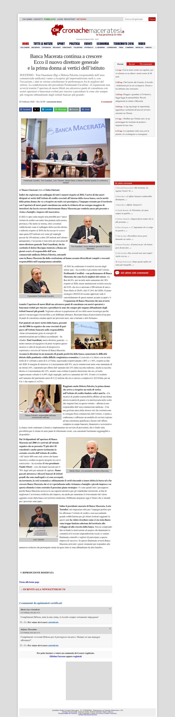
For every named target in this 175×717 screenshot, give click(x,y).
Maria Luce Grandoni (30, 609)
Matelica (139, 47)
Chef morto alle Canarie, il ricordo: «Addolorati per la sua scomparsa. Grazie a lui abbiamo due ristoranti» (134, 85)
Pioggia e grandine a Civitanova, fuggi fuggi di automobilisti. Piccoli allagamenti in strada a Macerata (133, 97)
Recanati (57, 47)
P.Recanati (67, 47)
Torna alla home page (29, 582)
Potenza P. (88, 47)
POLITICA (74, 43)
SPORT (61, 43)
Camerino (129, 47)
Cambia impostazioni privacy (87, 715)
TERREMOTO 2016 (123, 43)
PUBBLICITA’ (50, 19)
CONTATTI (38, 19)
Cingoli (148, 47)
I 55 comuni (24, 47)
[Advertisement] (89, 681)
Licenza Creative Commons (107, 713)
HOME (25, 43)
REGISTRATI (69, 19)
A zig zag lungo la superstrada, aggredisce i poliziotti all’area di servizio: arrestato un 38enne (133, 109)
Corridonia (112, 47)
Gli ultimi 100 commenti (134, 273)
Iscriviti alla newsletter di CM (43, 589)
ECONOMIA (103, 43)
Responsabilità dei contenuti (67, 713)
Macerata (35, 47)
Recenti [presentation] (132, 64)
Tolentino (78, 47)
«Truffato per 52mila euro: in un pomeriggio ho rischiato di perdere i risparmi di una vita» (133, 122)
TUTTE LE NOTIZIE (43, 43)
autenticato (53, 622)
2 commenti (106, 102)
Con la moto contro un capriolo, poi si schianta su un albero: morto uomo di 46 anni (134, 73)
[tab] (120, 64)
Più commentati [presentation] (146, 64)
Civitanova (46, 47)
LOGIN (60, 19)
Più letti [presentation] (120, 64)
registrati (77, 656)
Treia (121, 47)
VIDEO (141, 43)
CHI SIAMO (27, 19)
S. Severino (100, 47)
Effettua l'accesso (57, 656)
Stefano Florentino (29, 629)
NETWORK (81, 19)
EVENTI (88, 43)
